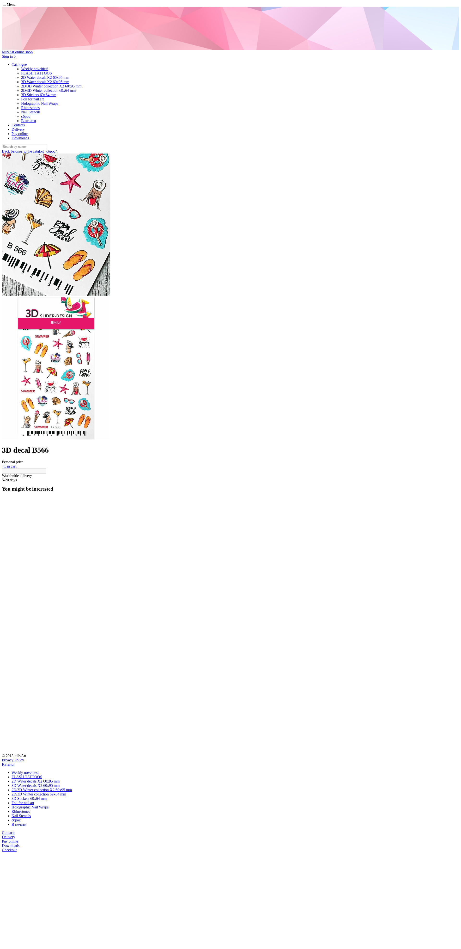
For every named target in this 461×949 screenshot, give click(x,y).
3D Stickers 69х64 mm (29, 798)
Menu (11, 4)
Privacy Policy (13, 760)
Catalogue (19, 64)
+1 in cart (9, 466)
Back (6, 151)
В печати (19, 824)
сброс (16, 820)
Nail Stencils (21, 816)
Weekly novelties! (25, 772)
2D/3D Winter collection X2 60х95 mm (42, 790)
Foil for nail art (23, 803)
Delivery (18, 129)
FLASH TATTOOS (27, 777)
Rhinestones (21, 811)
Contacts (18, 125)
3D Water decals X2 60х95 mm (36, 785)
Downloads (20, 138)
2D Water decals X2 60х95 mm (36, 781)
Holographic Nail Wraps (30, 807)
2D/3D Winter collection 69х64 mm (39, 794)
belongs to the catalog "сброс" (34, 151)
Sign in (7, 56)
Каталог (8, 764)
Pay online (20, 134)
